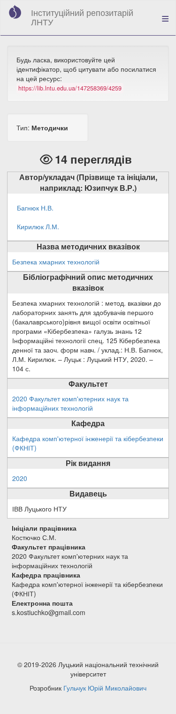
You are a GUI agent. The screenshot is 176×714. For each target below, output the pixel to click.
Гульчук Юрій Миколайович (104, 687)
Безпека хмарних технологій (55, 261)
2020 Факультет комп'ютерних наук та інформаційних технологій (70, 403)
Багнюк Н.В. (35, 207)
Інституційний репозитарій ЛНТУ (82, 17)
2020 (19, 478)
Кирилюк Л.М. (38, 226)
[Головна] (15, 11)
